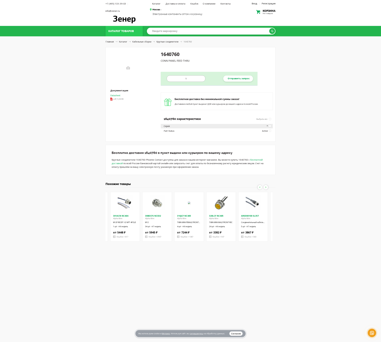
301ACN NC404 (120, 215)
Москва (156, 9)
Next (266, 187)
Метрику (166, 333)
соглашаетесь (196, 333)
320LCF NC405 (216, 215)
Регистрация (268, 3)
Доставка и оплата (175, 3)
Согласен (236, 333)
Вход (254, 3)
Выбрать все (262, 119)
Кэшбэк (194, 3)
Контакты (225, 3)
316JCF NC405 (184, 215)
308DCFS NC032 (153, 215)
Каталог (156, 3)
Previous (260, 187)
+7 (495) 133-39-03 (116, 3)
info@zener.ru (113, 10)
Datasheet (117, 97)
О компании (209, 3)
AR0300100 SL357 (250, 215)
